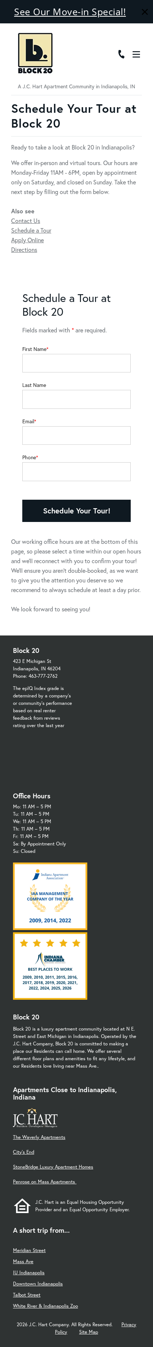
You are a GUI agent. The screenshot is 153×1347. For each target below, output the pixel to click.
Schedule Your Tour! (76, 511)
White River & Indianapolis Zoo (45, 1306)
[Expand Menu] (139, 38)
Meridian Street (29, 1250)
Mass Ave (23, 1261)
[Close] (144, 12)
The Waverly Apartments (39, 1137)
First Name (34, 349)
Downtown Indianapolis (38, 1284)
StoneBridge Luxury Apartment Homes (53, 1167)
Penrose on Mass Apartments (44, 1182)
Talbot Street (26, 1295)
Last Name (34, 385)
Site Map (88, 1332)
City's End (23, 1152)
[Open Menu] (136, 54)
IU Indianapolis (29, 1272)
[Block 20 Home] (35, 53)
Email (28, 421)
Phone (29, 457)
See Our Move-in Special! (70, 11)
